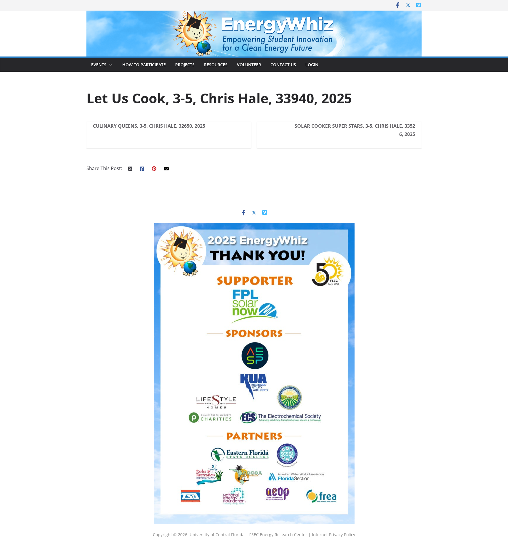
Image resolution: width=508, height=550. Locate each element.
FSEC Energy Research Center (278, 534)
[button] (109, 65)
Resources (216, 64)
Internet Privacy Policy (333, 534)
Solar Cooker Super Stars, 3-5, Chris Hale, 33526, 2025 (355, 130)
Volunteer (249, 64)
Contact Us (283, 64)
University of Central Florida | (219, 534)
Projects (185, 64)
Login (311, 64)
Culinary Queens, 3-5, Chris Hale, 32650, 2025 (149, 126)
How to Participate (144, 64)
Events (98, 64)
